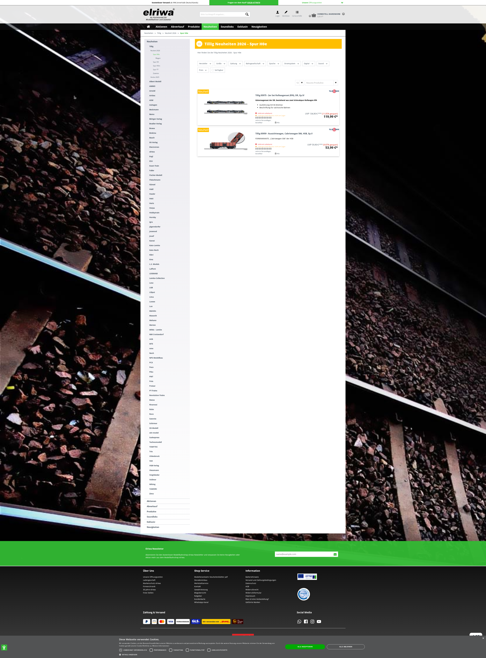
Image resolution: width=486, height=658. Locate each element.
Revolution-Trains (157, 395)
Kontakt (197, 586)
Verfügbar (219, 70)
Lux (151, 306)
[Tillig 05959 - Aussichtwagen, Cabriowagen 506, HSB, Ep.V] (226, 142)
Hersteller (203, 63)
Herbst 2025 (154, 77)
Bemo (151, 114)
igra (151, 222)
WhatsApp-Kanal (201, 602)
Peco (151, 367)
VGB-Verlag (154, 465)
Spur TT (155, 69)
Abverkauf (152, 506)
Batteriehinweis (252, 577)
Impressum (250, 596)
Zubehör (156, 73)
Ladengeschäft (149, 580)
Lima (151, 297)
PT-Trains (153, 390)
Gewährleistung (201, 589)
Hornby (152, 217)
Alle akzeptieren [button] (305, 647)
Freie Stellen (148, 593)
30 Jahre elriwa (149, 589)
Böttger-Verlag (155, 119)
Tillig (151, 46)
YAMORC (153, 489)
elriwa (152, 152)
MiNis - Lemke (155, 329)
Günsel (152, 184)
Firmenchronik (149, 586)
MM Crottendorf (156, 334)
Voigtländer (154, 475)
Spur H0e (156, 54)
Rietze (152, 400)
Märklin (152, 311)
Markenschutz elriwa (152, 583)
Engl (151, 156)
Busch (152, 137)
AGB (247, 586)
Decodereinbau (200, 580)
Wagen (158, 58)
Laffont (152, 269)
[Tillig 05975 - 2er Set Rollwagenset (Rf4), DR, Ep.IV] (226, 107)
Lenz (151, 283)
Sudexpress (154, 437)
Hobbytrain (154, 212)
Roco (151, 414)
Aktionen (151, 501)
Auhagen (153, 105)
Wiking (152, 484)
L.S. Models (154, 264)
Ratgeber (198, 596)
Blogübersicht (200, 593)
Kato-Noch (154, 250)
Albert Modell (155, 81)
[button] (4, 647)
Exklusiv (151, 522)
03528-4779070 (253, 2)
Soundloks (152, 516)
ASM (151, 100)
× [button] (483, 638)
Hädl (151, 189)
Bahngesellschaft (253, 63)
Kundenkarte (199, 599)
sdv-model (154, 433)
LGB (151, 287)
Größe (219, 63)
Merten (152, 325)
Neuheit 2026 (155, 50)
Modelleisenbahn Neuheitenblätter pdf (211, 577)
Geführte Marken (253, 602)
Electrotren (154, 147)
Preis (201, 70)
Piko (151, 372)
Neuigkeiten (153, 527)
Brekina (152, 133)
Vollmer (152, 479)
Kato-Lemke (154, 245)
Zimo (151, 493)
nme (151, 348)
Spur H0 (156, 62)
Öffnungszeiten (312, 2)
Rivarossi (153, 404)
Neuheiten (152, 41)
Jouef (151, 236)
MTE (151, 344)
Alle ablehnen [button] (345, 647)
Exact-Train (154, 166)
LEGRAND (153, 273)
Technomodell (155, 442)
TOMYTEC (153, 447)
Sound (321, 63)
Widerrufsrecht (252, 589)
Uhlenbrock (154, 456)
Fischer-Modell (155, 175)
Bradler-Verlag (155, 123)
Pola (151, 381)
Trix (151, 451)
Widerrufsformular (253, 593)
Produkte (151, 511)
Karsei (152, 241)
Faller (151, 170)
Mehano (152, 320)
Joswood (153, 231)
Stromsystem (290, 63)
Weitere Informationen (160, 646)
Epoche (272, 63)
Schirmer (153, 423)
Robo (151, 409)
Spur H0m (156, 66)
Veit (151, 461)
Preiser (152, 386)
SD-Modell (153, 428)
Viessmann (154, 470)
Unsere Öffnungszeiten (153, 577)
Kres (151, 259)
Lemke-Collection (157, 278)
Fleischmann (154, 180)
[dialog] (243, 647)
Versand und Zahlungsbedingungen (261, 580)
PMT (151, 376)
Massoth (153, 315)
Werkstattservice (201, 583)
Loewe (152, 301)
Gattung (234, 63)
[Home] (148, 26)
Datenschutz (251, 583)
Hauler (152, 194)
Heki (151, 198)
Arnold (152, 91)
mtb (151, 339)
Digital (307, 63)
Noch (151, 353)
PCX (151, 362)
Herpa (152, 208)
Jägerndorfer (154, 226)
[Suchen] (247, 14)
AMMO (152, 86)
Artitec (152, 95)
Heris (151, 203)
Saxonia (152, 418)
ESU (151, 161)
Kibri (151, 255)
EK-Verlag (153, 142)
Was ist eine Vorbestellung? (257, 599)
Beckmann (154, 109)
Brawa (152, 128)
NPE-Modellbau (156, 358)
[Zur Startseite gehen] (159, 14)
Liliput (152, 292)
